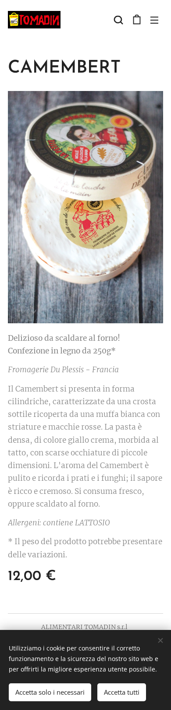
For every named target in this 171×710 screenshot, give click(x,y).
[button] (118, 20)
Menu (154, 19)
